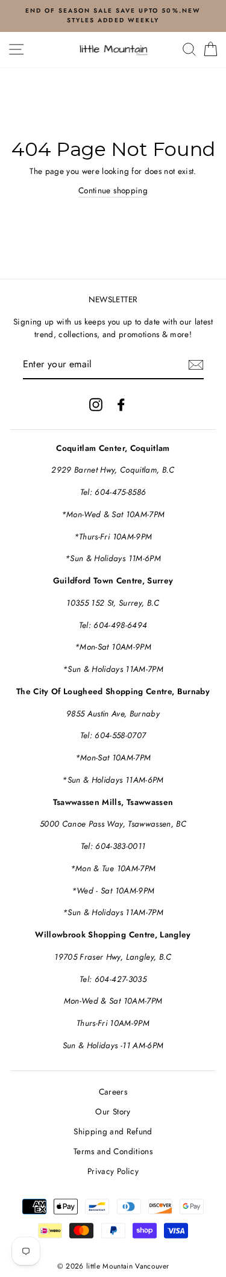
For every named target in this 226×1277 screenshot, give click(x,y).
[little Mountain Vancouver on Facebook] (121, 404)
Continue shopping (113, 190)
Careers (113, 1092)
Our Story (112, 1111)
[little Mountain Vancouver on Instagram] (95, 404)
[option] (113, 16)
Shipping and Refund (113, 1131)
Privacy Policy (113, 1171)
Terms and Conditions (113, 1151)
